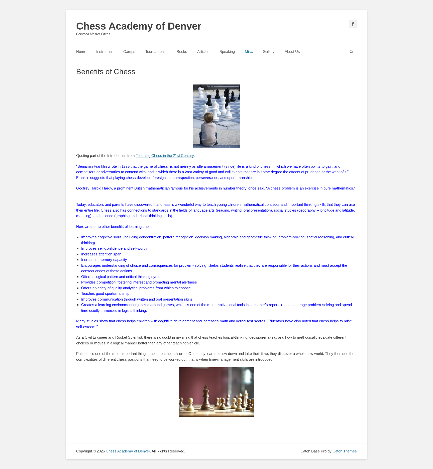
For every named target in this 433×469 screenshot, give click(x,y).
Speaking (227, 51)
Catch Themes (345, 451)
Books (182, 51)
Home (81, 51)
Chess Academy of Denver (138, 26)
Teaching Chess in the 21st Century (165, 155)
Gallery (269, 51)
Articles (203, 51)
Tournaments (156, 51)
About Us (292, 51)
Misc (249, 51)
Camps (129, 51)
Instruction (104, 51)
